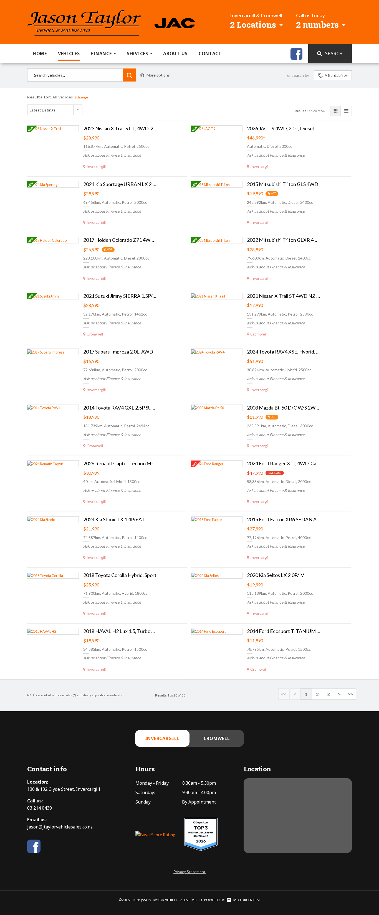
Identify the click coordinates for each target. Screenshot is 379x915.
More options (158, 75)
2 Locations (253, 24)
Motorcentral (247, 900)
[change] (82, 97)
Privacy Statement (189, 871)
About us (175, 53)
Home (40, 53)
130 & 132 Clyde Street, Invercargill (63, 789)
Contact (210, 53)
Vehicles (69, 53)
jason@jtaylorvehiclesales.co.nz (60, 827)
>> (350, 694)
